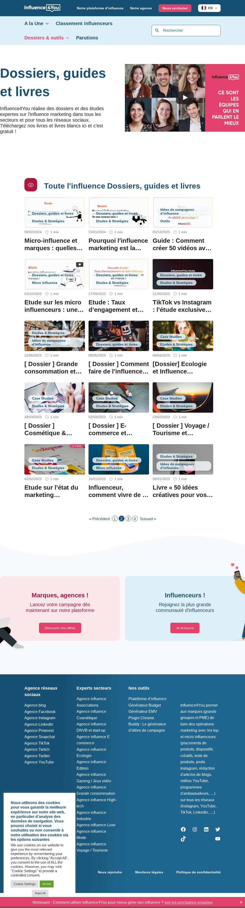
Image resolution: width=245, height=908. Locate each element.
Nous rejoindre (110, 872)
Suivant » (148, 519)
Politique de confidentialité (198, 872)
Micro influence (44, 283)
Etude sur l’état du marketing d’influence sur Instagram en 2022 (51, 498)
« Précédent (99, 519)
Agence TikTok (37, 743)
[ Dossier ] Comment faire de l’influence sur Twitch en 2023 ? (119, 371)
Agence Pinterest (39, 731)
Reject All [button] (40, 893)
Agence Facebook (40, 712)
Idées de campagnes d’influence (177, 211)
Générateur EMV (142, 711)
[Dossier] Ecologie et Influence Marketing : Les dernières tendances (182, 375)
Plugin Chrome (141, 718)
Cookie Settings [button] (25, 884)
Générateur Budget (144, 705)
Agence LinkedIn (38, 724)
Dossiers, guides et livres (52, 213)
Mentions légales (149, 872)
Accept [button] (47, 883)
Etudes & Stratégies (48, 221)
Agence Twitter (37, 756)
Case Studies (171, 337)
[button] (215, 8)
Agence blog (35, 705)
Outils (165, 221)
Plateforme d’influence (147, 699)
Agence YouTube (39, 762)
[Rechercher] (157, 30)
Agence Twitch (37, 749)
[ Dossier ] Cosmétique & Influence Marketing (53, 433)
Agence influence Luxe (96, 825)
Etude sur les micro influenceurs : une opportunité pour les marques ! (54, 313)
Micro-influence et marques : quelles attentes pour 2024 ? (54, 248)
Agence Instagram (39, 718)
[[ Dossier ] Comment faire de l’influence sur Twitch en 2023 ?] (119, 336)
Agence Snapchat (39, 737)
